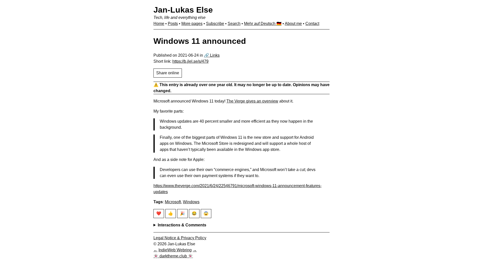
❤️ (158, 213)
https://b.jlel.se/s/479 (190, 61)
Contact (312, 23)
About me (293, 23)
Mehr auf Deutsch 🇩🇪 (262, 23)
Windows (191, 202)
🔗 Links (212, 55)
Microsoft (173, 202)
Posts (173, 23)
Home (158, 23)
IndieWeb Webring (175, 250)
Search (234, 23)
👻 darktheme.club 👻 (173, 256)
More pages (192, 23)
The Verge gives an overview (252, 101)
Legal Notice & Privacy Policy (179, 238)
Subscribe (215, 23)
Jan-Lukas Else (183, 9)
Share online (167, 73)
